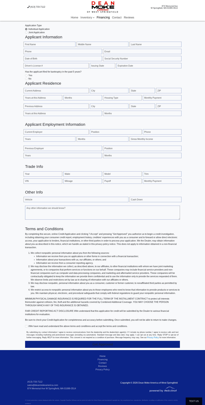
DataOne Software (71, 400)
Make (67, 174)
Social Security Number (116, 58)
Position (95, 132)
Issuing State (97, 66)
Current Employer (33, 132)
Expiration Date (125, 66)
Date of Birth (31, 58)
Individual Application (39, 29)
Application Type (33, 25)
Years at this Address (35, 98)
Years (28, 139)
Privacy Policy (153, 337)
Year (27, 174)
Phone (28, 51)
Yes (30, 75)
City (93, 91)
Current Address (33, 91)
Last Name (136, 44)
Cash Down (137, 199)
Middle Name (84, 44)
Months (68, 98)
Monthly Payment (152, 98)
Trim (146, 174)
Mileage (69, 181)
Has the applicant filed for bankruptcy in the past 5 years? (53, 72)
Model (107, 174)
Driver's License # (34, 66)
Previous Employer (34, 148)
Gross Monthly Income (142, 139)
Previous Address (33, 106)
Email (107, 51)
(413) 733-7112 (37, 7)
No (29, 79)
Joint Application (36, 32)
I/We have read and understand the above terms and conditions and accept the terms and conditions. (77, 326)
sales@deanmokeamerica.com (42, 385)
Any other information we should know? (45, 208)
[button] (87, 17)
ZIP (159, 91)
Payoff (107, 181)
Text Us (194, 401)
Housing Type (111, 98)
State (133, 91)
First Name (30, 44)
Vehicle (28, 199)
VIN (27, 181)
